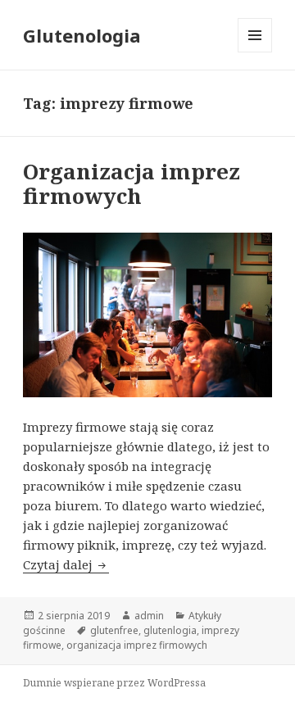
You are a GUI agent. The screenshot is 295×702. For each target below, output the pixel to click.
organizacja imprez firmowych (136, 645)
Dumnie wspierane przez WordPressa (114, 683)
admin (149, 616)
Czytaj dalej (66, 564)
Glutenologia (82, 35)
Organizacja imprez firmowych (131, 183)
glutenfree (114, 630)
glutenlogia (170, 630)
